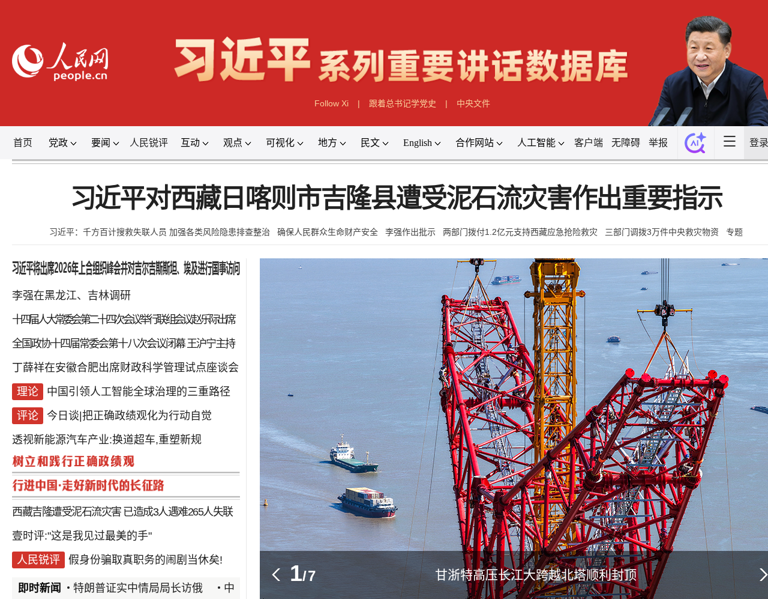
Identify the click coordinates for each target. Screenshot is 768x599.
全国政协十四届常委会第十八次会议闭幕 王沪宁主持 (123, 344)
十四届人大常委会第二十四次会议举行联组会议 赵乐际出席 (123, 320)
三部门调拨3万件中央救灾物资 (662, 232)
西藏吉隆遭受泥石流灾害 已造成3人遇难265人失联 (122, 512)
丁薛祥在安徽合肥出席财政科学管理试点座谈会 (125, 368)
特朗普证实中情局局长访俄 (143, 588)
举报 (658, 143)
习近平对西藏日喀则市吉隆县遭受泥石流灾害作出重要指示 (396, 198)
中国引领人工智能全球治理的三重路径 (138, 392)
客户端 (588, 143)
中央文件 (473, 103)
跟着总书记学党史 (402, 103)
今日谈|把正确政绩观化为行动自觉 (129, 416)
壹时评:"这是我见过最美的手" (82, 536)
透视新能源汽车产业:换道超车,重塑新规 (107, 440)
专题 (734, 232)
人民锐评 (149, 143)
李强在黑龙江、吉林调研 (71, 296)
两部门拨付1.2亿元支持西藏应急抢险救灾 (520, 232)
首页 (22, 143)
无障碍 (625, 143)
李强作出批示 (410, 232)
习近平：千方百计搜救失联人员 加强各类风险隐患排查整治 (159, 232)
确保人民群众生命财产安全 (327, 232)
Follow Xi (331, 103)
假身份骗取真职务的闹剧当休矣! (145, 560)
